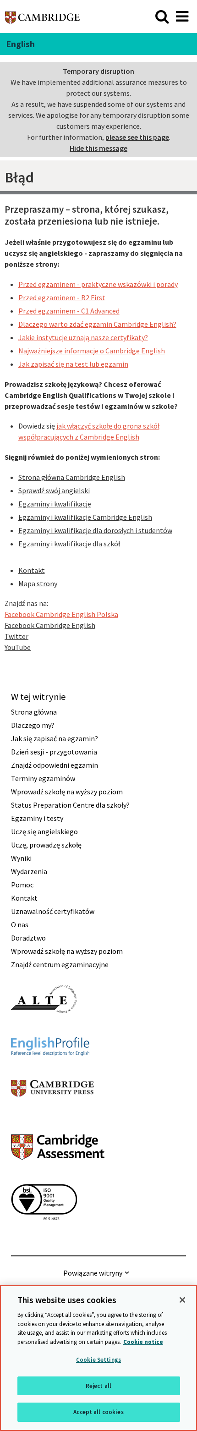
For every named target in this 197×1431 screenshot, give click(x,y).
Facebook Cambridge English (50, 625)
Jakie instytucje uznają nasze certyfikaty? (83, 337)
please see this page (137, 137)
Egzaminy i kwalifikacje (54, 503)
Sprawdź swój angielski (54, 490)
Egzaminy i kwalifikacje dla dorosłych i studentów (95, 530)
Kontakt (31, 570)
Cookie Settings (98, 1360)
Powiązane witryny (92, 1272)
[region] (98, 1358)
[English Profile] (50, 1072)
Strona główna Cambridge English (71, 477)
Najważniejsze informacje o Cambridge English (91, 350)
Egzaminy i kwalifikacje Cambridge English (85, 517)
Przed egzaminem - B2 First (61, 297)
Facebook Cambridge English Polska (61, 614)
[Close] (182, 1300)
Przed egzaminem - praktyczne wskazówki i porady (98, 284)
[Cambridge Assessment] (57, 1176)
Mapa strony (37, 583)
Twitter (16, 636)
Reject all (98, 1386)
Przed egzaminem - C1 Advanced (69, 310)
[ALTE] (44, 1029)
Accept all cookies (98, 1412)
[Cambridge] (42, 16)
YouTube (18, 647)
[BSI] (44, 1236)
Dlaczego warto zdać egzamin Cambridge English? (97, 324)
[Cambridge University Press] (52, 1113)
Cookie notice (143, 1342)
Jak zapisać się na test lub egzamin (73, 364)
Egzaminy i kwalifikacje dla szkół (69, 543)
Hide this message (98, 148)
